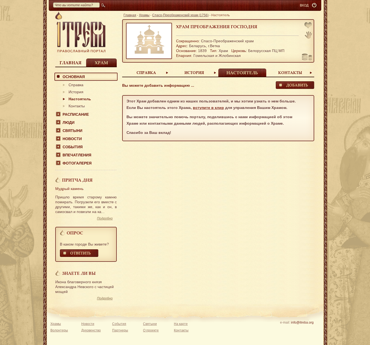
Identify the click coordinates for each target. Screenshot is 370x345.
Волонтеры (59, 330)
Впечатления (77, 155)
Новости (72, 139)
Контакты (77, 106)
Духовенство (91, 330)
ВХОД (304, 5)
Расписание (76, 114)
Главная (71, 63)
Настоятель (80, 99)
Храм (101, 63)
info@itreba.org (302, 322)
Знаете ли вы (79, 273)
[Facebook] (294, 329)
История (76, 92)
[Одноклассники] (310, 329)
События (73, 147)
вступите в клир (208, 107)
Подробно (105, 218)
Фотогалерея (77, 163)
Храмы (144, 15)
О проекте (151, 330)
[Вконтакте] (285, 329)
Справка (76, 85)
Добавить (297, 85)
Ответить (80, 253)
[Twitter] (302, 329)
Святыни (72, 130)
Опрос (75, 233)
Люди (68, 122)
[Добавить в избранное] (308, 26)
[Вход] (314, 5)
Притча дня (77, 180)
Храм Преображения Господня (216, 27)
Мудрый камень (69, 188)
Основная (74, 77)
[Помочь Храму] (307, 57)
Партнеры (120, 330)
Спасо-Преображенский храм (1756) (180, 15)
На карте (181, 324)
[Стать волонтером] (308, 35)
